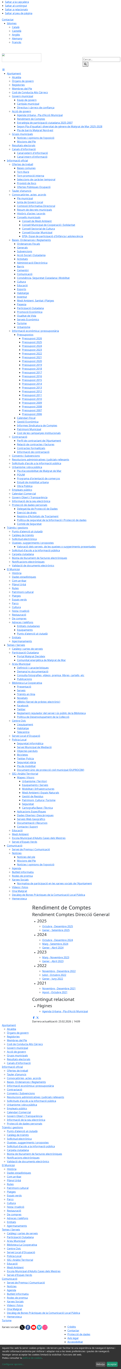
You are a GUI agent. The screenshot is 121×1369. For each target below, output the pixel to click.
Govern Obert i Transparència (24, 1116)
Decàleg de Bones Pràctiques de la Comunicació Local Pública (43, 1313)
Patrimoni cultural (18, 1188)
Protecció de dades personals (24, 1123)
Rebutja (100, 1364)
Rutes (10, 1184)
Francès (16, 42)
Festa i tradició (15, 1207)
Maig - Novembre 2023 (55, 957)
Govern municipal (17, 1048)
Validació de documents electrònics (28, 1161)
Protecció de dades (78, 1334)
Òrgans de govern (18, 1033)
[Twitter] (22, 1327)
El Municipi (8, 1165)
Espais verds (14, 1195)
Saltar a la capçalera (17, 2)
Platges (11, 1191)
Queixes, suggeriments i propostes (28, 1142)
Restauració (14, 1210)
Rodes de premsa (17, 1297)
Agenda (11, 1290)
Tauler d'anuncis (16, 1074)
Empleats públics (17, 1108)
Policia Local (14, 1256)
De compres (14, 1214)
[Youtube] (34, 1327)
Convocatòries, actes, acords (24, 1078)
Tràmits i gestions (12, 1127)
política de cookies (32, 1357)
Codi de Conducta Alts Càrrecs (25, 1044)
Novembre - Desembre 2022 (59, 971)
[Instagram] (44, 1327)
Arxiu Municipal (16, 1241)
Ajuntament (9, 1025)
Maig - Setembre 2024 (55, 944)
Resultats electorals (18, 1059)
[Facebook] (28, 1327)
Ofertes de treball (17, 1070)
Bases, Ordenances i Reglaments (26, 1082)
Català (15, 27)
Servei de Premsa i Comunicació (26, 1282)
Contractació (14, 1089)
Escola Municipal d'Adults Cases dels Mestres (33, 1271)
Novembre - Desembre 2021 (59, 988)
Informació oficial (12, 1067)
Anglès (16, 34)
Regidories (13, 1036)
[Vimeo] (39, 1327)
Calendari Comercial (19, 1112)
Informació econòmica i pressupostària (30, 1086)
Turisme (7, 1320)
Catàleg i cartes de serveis (22, 1233)
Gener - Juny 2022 (52, 978)
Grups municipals (17, 1055)
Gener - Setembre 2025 (56, 930)
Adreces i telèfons (17, 1218)
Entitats (11, 1222)
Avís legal (72, 1338)
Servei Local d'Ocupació (21, 1252)
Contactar (8, 19)
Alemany (17, 38)
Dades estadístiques (19, 1173)
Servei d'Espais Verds (19, 1275)
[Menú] (3, 69)
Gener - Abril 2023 (52, 961)
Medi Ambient (15, 1267)
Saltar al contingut (16, 5)
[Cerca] (85, 64)
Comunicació (9, 1279)
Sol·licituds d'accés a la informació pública (31, 1101)
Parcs (10, 1199)
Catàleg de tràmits (18, 1135)
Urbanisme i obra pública (22, 1104)
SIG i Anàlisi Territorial (20, 1260)
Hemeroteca (14, 1316)
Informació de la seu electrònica (26, 1120)
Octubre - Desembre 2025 (57, 926)
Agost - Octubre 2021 (54, 992)
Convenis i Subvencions (21, 1093)
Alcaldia (11, 1029)
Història (11, 1169)
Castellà (16, 31)
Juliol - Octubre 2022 (54, 975)
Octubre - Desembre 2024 (57, 940)
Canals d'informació (19, 1063)
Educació (12, 1263)
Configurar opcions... (13, 1364)
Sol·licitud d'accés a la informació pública (31, 1146)
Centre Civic (14, 1248)
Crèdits (71, 1326)
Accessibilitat (75, 1342)
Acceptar (112, 1364)
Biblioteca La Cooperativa (22, 1244)
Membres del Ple (17, 1040)
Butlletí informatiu (18, 1294)
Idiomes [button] (12, 23)
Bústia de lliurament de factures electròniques (34, 1154)
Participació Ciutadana (20, 1237)
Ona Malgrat (14, 1309)
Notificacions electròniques (23, 1157)
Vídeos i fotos (15, 1305)
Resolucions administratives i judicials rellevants (35, 1097)
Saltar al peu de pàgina (18, 13)
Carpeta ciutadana (18, 1150)
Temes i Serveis (11, 1229)
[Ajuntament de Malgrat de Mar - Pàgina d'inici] (21, 57)
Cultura (11, 1203)
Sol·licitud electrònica (19, 1138)
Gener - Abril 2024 (52, 947)
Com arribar (14, 1176)
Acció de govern (16, 1051)
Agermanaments (17, 1226)
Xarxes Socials (15, 1301)
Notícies (12, 1286)
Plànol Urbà (14, 1180)
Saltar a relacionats (16, 9)
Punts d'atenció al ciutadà (22, 1131)
